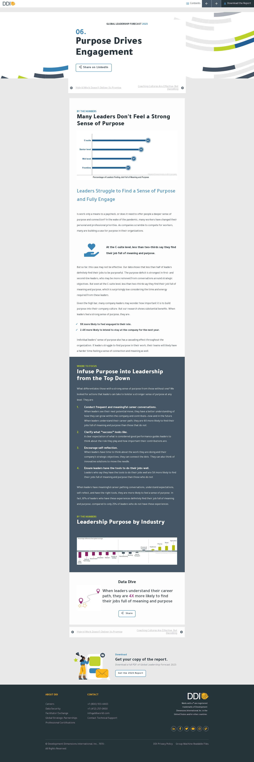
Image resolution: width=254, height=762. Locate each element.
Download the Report (239, 3)
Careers (50, 704)
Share (129, 613)
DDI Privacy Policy (163, 744)
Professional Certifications (60, 723)
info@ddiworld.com (98, 713)
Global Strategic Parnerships (61, 718)
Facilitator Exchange (57, 713)
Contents (195, 3)
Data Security (53, 709)
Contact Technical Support (102, 718)
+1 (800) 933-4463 (97, 704)
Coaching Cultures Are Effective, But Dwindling (158, 88)
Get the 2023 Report (130, 673)
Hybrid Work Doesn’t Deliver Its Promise (98, 88)
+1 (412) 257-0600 (97, 709)
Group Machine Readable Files (192, 744)
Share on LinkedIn (95, 67)
